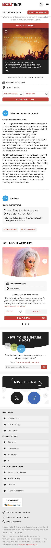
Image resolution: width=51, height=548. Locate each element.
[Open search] (41, 4)
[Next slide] (44, 261)
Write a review (10, 229)
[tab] (22, 324)
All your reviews (28, 229)
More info (36, 311)
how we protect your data (28, 362)
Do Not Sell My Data (28, 544)
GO (44, 367)
